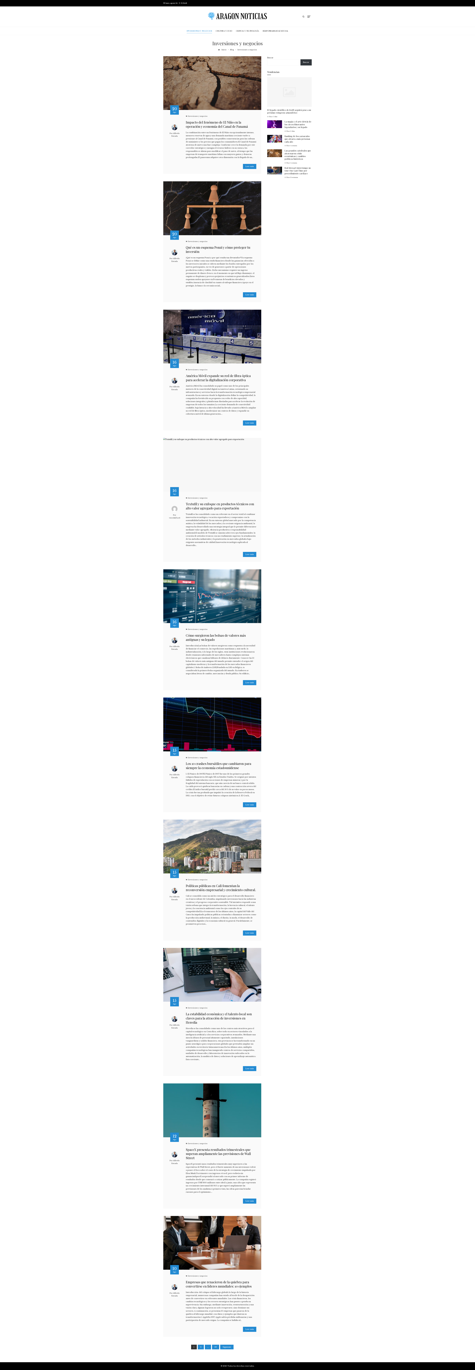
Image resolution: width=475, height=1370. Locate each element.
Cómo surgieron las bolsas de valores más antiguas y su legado (216, 637)
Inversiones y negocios (197, 116)
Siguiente (227, 1347)
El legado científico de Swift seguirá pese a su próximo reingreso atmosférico (289, 111)
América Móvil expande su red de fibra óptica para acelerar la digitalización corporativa (218, 378)
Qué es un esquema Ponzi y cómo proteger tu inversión (218, 249)
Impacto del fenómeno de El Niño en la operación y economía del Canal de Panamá (217, 124)
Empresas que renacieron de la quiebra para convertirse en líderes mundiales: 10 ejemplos (219, 1284)
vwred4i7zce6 (174, 518)
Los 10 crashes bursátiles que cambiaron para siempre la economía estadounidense (218, 765)
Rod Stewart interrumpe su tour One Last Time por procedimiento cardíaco (298, 171)
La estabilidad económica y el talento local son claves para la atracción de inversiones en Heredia (219, 1018)
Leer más (249, 166)
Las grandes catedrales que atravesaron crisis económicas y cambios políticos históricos (298, 154)
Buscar (270, 58)
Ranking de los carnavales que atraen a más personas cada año (297, 139)
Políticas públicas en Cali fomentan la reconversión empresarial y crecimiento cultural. (221, 888)
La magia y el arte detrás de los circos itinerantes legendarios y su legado (298, 124)
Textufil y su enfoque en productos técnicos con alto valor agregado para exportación (220, 506)
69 (215, 1347)
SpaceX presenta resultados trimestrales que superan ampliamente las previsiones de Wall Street (218, 1153)
